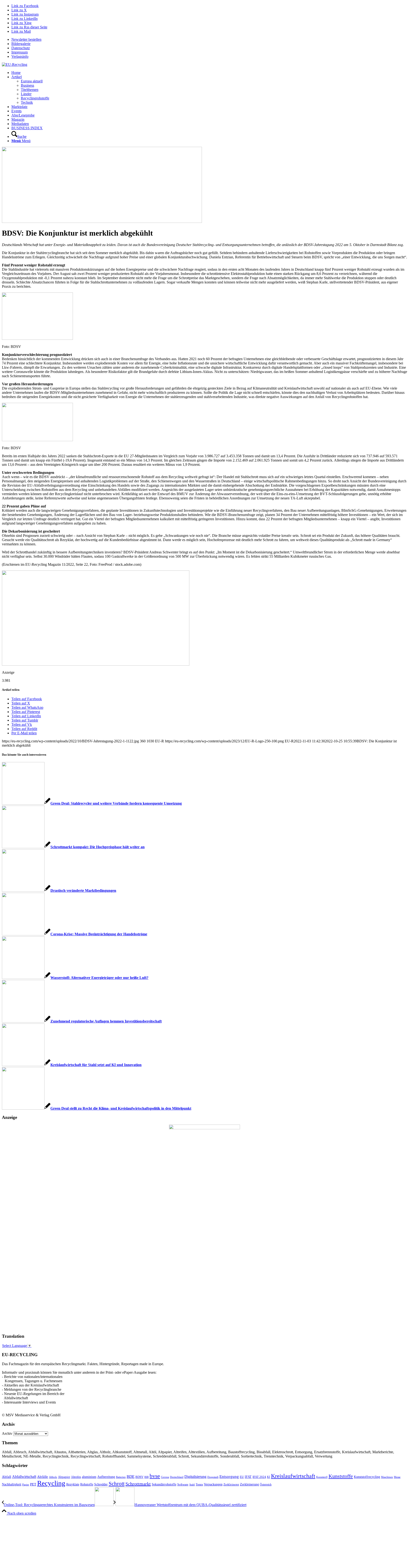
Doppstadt (212, 1477)
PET (33, 1484)
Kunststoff (322, 1477)
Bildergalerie (21, 44)
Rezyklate (72, 1484)
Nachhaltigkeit (11, 1484)
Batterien (121, 1477)
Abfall (6, 1477)
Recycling (51, 1483)
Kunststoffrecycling (367, 1477)
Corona (165, 1477)
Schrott (116, 1484)
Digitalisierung (195, 1477)
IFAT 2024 (259, 1477)
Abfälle (42, 1477)
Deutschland (176, 1477)
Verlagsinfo (19, 56)
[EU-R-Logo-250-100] (14, 65)
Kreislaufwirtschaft (293, 1476)
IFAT (248, 1477)
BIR (146, 1477)
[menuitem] (209, 39)
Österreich (265, 1484)
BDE (130, 1476)
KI (268, 1477)
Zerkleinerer (231, 1484)
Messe (397, 1477)
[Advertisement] (21, 1257)
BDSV (139, 1477)
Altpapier (64, 1477)
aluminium (89, 1477)
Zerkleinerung (249, 1484)
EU (242, 1477)
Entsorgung (229, 1476)
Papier (25, 1484)
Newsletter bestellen (26, 39)
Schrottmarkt (138, 1483)
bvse (155, 1476)
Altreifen (76, 1477)
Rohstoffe (86, 1484)
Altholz (53, 1477)
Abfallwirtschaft (24, 1477)
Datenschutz (20, 48)
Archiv (7, 1433)
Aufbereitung (106, 1477)
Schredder (101, 1484)
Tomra (199, 1484)
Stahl (192, 1484)
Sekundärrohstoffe (164, 1484)
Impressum (19, 52)
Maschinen (387, 1477)
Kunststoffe (341, 1476)
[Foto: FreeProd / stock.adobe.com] (102, 222)
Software (182, 1484)
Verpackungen (213, 1484)
